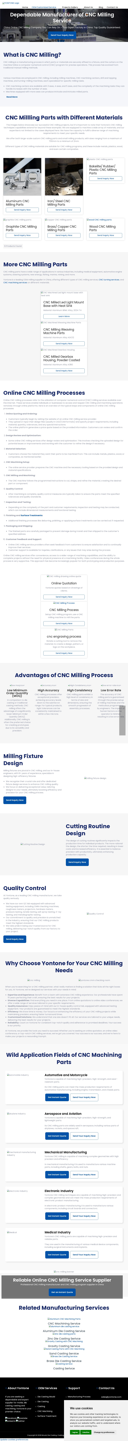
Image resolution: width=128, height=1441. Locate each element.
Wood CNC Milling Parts (102, 228)
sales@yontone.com (111, 1396)
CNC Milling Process (64, 610)
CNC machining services (15, 282)
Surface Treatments (31, 515)
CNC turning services (109, 279)
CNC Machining (45, 1411)
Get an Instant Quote (62, 1292)
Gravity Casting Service (64, 1346)
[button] (123, 7)
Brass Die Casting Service (64, 1361)
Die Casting (43, 1401)
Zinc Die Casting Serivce (64, 1339)
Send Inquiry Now (22, 209)
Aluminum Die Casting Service (64, 1331)
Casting (41, 1406)
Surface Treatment (47, 1416)
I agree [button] (75, 1432)
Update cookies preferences (14, 1439)
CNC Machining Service (64, 1323)
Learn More (64, 316)
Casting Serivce (64, 1368)
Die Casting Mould (46, 1396)
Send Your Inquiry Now (62, 35)
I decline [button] (85, 1432)
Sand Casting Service (64, 1353)
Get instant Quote (57, 1097)
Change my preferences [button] (104, 1432)
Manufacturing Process (79, 1396)
